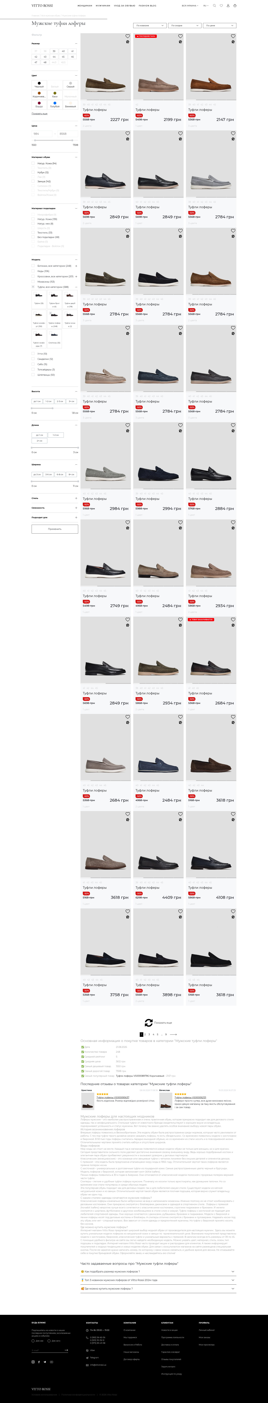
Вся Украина (189, 6)
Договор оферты (132, 1359)
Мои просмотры (206, 1345)
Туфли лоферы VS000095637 (113, 1097)
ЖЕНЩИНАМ (85, 6)
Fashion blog (147, 6)
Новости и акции (169, 1330)
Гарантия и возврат (170, 1352)
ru (204, 6)
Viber (92, 1350)
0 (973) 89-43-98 (97, 1343)
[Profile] (228, 5)
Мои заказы (204, 1337)
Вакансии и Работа (133, 1345)
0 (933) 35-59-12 (97, 1340)
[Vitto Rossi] (42, 5)
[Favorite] (221, 5)
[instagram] (33, 1361)
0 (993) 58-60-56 (97, 1337)
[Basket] (235, 5)
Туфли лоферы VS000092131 (190, 1097)
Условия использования (44, 1394)
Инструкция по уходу (171, 1374)
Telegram (94, 1357)
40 (88, 104)
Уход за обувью (124, 6)
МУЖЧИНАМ (103, 6)
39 (84, 104)
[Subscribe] (65, 1350)
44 (104, 104)
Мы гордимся (130, 1337)
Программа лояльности (172, 1337)
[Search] (214, 5)
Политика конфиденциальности (78, 1394)
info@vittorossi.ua (98, 1365)
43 (100, 104)
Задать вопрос (168, 1366)
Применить (54, 529)
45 (109, 104)
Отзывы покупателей (171, 1359)
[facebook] (39, 1362)
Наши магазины (131, 1352)
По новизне (142, 25)
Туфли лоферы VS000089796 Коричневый (140, 1076)
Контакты (92, 1323)
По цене (210, 25)
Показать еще (163, 1022)
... (162, 1034)
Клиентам (167, 1323)
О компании (129, 1330)
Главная (35, 15)
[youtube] (52, 1362)
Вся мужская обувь (50, 15)
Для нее (39, 1341)
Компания (130, 1323)
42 (96, 104)
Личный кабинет (207, 1330)
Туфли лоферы (95, 109)
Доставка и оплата (170, 1345)
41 (92, 104)
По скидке (176, 25)
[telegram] (44, 1362)
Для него (56, 1341)
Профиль (204, 1323)
